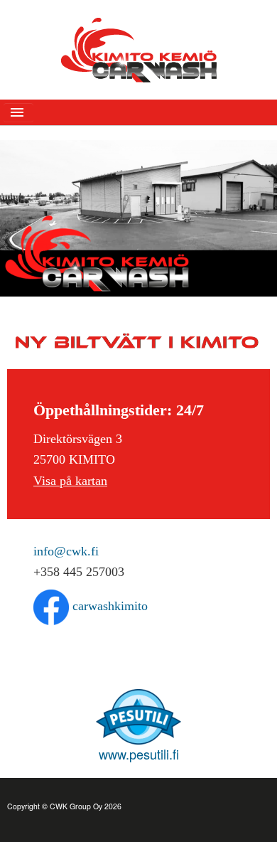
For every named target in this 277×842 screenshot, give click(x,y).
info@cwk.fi (66, 551)
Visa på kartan (70, 481)
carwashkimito (108, 606)
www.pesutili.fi (139, 754)
